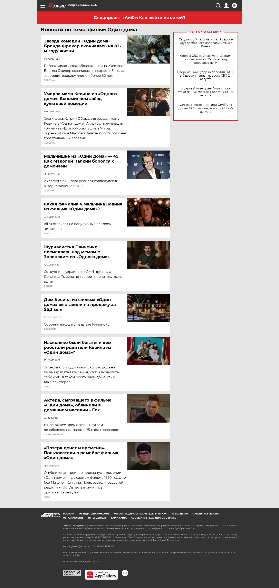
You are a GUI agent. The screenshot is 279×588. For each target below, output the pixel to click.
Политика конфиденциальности (80, 561)
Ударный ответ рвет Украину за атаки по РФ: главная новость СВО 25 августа (206, 92)
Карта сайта (119, 518)
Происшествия (53, 435)
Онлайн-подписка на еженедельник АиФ (140, 513)
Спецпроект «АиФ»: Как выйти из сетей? (139, 17)
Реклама (68, 513)
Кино (47, 234)
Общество (50, 329)
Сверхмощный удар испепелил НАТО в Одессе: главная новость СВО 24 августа (205, 75)
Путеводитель (97, 518)
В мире (48, 286)
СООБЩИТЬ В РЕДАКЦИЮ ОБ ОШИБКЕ (153, 518)
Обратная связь (73, 518)
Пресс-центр (180, 513)
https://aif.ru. (75, 555)
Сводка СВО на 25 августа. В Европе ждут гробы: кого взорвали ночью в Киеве (206, 43)
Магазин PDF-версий (205, 513)
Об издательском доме (94, 513)
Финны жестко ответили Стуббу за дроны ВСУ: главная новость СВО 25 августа (206, 108)
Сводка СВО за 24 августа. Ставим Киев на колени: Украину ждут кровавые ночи (205, 59)
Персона (49, 80)
